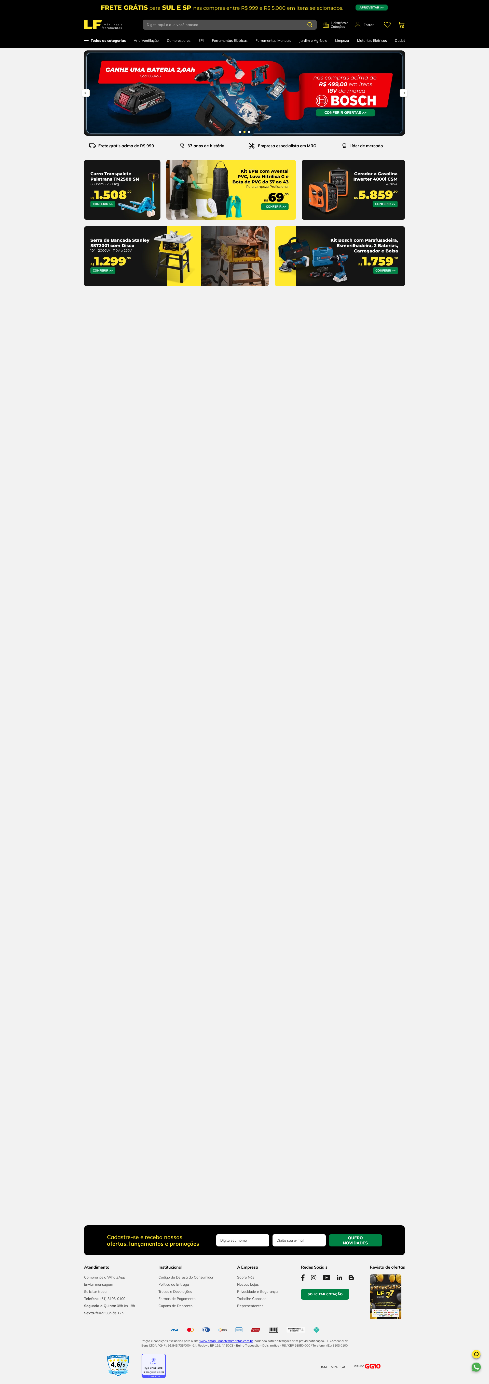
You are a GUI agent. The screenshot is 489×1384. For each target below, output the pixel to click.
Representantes (250, 1306)
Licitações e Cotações (339, 25)
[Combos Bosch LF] (244, 93)
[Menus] (387, 25)
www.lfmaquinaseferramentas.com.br (226, 1341)
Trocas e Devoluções (175, 1291)
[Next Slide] (403, 93)
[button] (476, 1355)
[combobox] (233, 25)
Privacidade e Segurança (257, 1291)
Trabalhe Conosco (251, 1298)
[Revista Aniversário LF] (385, 1317)
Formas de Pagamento (177, 1298)
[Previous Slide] (86, 93)
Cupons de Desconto (175, 1306)
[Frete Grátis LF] (244, 7)
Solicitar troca (95, 1291)
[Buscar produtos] (310, 25)
